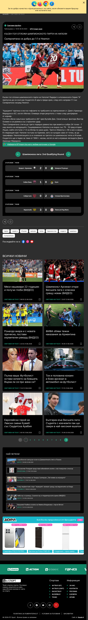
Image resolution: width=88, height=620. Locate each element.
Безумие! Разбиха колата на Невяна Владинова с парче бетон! (40, 505)
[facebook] (30, 605)
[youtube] (43, 605)
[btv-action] (24, 569)
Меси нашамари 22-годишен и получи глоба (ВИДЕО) (21, 288)
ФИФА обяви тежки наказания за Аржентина (60, 333)
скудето (63, 231)
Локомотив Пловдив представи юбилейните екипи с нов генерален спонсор (45, 469)
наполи (33, 231)
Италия (24, 231)
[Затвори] (84, 2)
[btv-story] (43, 569)
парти (6, 231)
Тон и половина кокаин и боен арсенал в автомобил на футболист (61, 379)
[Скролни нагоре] (56, 605)
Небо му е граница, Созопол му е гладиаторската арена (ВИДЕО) (41, 496)
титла (41, 231)
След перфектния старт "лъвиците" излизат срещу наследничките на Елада (45, 487)
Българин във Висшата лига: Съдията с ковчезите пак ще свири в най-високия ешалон (63, 423)
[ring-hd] (63, 569)
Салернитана (9, 236)
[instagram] (49, 605)
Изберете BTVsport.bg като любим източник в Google (31, 144)
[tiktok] (37, 605)
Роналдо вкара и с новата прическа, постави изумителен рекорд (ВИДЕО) (21, 334)
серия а (15, 231)
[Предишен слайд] (18, 154)
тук (80, 520)
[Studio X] (81, 617)
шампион (73, 231)
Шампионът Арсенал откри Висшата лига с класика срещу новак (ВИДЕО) (62, 290)
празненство (51, 231)
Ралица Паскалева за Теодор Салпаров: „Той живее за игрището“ (41, 478)
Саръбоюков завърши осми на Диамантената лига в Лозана (39, 459)
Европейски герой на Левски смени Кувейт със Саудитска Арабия (18, 423)
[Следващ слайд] (68, 154)
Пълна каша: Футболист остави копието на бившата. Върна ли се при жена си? (21, 379)
